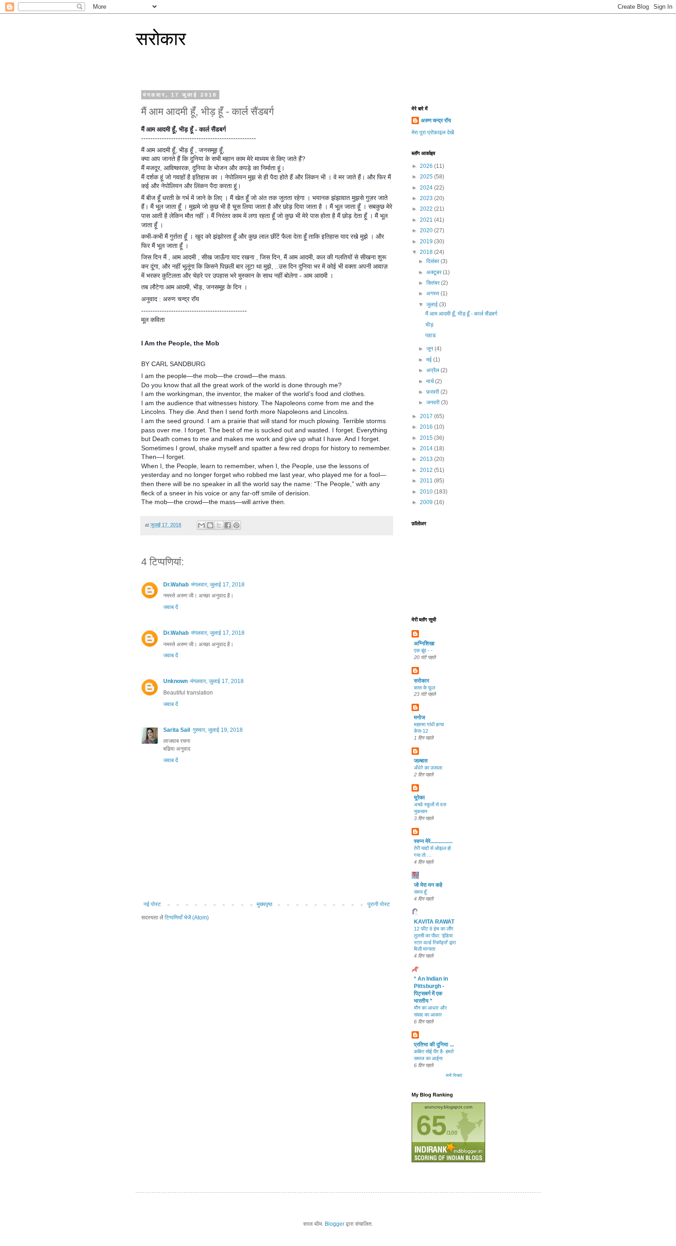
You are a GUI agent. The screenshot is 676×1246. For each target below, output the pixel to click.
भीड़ (429, 325)
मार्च (430, 381)
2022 (427, 209)
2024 (427, 187)
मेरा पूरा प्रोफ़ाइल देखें (433, 132)
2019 (427, 241)
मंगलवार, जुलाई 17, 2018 (218, 584)
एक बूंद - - (423, 650)
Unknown (175, 681)
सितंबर (433, 283)
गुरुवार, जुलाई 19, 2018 (218, 730)
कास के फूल (424, 687)
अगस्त (433, 293)
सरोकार (161, 39)
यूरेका (419, 797)
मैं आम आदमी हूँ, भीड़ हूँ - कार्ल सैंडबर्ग (461, 313)
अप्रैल (433, 370)
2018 (427, 252)
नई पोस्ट (152, 904)
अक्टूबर (434, 272)
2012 (427, 470)
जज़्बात (421, 761)
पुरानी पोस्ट (378, 904)
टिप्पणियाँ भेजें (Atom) (187, 917)
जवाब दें (170, 607)
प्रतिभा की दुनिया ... (434, 1044)
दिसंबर (433, 261)
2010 (427, 491)
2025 (427, 176)
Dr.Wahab (176, 584)
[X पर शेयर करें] (218, 525)
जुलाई (432, 304)
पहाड (430, 335)
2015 (427, 438)
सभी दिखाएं (454, 1075)
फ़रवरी (433, 392)
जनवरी (433, 402)
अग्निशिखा (424, 643)
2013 (427, 459)
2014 (427, 448)
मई (429, 359)
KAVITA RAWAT (434, 922)
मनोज (419, 717)
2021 (427, 220)
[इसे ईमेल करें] (201, 525)
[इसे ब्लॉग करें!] (210, 525)
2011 (427, 480)
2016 (427, 427)
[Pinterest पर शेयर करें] (236, 525)
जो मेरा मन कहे (428, 885)
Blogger (334, 1224)
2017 (427, 416)
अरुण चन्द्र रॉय (436, 120)
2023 (427, 198)
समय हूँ (420, 892)
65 (431, 1125)
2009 (427, 502)
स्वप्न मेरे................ (433, 841)
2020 (427, 230)
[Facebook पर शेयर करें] (227, 525)
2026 (427, 166)
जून (430, 348)
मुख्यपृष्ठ (264, 904)
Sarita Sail (176, 730)
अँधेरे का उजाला (428, 767)
